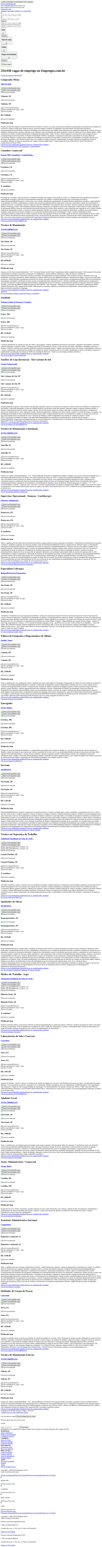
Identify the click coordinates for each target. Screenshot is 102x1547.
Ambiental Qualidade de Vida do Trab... (17, 839)
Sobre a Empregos (6, 1433)
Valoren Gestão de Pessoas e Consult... (16, 302)
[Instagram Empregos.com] (7, 1475)
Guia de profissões (6, 1452)
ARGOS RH (6, 84)
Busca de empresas (7, 1442)
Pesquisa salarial (6, 1458)
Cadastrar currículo (7, 1443)
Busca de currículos (7, 1449)
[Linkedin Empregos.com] (21, 1475)
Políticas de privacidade (8, 1434)
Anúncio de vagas (6, 1447)
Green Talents (6, 708)
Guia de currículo (6, 1454)
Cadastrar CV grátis (20, 11)
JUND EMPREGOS (9, 229)
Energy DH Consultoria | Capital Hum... (17, 155)
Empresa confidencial (9, 500)
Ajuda (3, 1465)
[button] (51, 110)
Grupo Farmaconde (9, 364)
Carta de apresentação (8, 1456)
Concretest (5, 1041)
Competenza (6, 1225)
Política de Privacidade (8, 1532)
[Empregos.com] (8, 4)
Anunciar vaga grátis (7, 11)
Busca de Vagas (6, 1440)
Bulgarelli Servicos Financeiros (13, 573)
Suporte (3, 1463)
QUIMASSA (6, 770)
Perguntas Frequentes (7, 1461)
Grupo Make (6, 1166)
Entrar (29, 11)
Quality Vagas (6, 640)
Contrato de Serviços (7, 1436)
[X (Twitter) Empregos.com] (48, 1475)
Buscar (4, 21)
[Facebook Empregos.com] (34, 1475)
